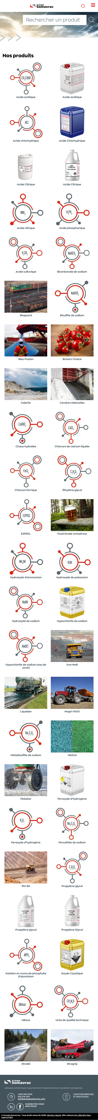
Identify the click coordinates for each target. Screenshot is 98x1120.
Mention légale (54, 1115)
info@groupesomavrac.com (31, 1099)
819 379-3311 (24, 1097)
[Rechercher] (92, 20)
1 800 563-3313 (25, 1094)
